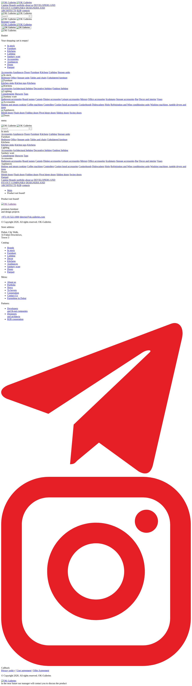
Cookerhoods (85, 104)
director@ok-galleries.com (32, 217)
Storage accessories (125, 99)
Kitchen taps (21, 83)
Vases (159, 99)
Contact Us (12, 295)
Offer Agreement (41, 670)
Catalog (5, 5)
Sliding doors (62, 112)
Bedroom (5, 77)
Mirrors (83, 99)
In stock (11, 45)
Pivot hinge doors (47, 112)
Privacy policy (8, 670)
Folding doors (32, 112)
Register (5, 21)
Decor (10, 258)
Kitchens (11, 51)
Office (14, 77)
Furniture (11, 48)
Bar (136, 99)
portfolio (20, 5)
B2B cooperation (15, 319)
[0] (96, 24)
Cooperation (13, 293)
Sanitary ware (13, 56)
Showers (19, 94)
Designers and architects (13, 315)
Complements (7, 94)
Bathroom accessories (11, 99)
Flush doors (19, 112)
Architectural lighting (23, 88)
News (10, 287)
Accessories (12, 59)
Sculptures (111, 99)
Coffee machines (35, 104)
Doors (10, 64)
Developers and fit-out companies (17, 309)
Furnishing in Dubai (16, 298)
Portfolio (11, 285)
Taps (26, 94)
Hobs (107, 104)
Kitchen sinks (7, 83)
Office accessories (96, 99)
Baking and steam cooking (13, 104)
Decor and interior (147, 99)
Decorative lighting (43, 88)
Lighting (11, 54)
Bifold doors (7, 112)
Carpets (39, 99)
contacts (26, 10)
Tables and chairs (38, 77)
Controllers (49, 104)
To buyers (12, 290)
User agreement (23, 670)
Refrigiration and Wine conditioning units (130, 104)
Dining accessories (52, 99)
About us (11, 282)
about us (29, 5)
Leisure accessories (71, 99)
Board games (28, 99)
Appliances (12, 62)
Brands (12, 5)
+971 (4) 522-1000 (10, 217)
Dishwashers (98, 104)
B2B (19, 10)
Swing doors (76, 112)
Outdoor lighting (60, 88)
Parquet (10, 67)
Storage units (64, 72)
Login (12, 21)
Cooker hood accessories (66, 104)
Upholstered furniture (57, 77)
